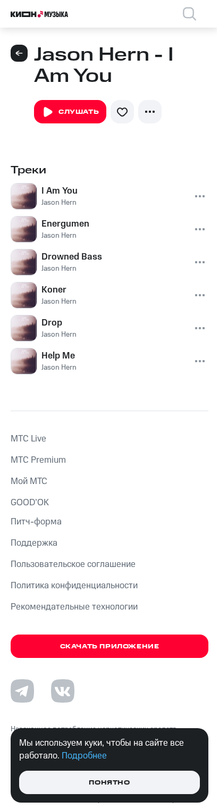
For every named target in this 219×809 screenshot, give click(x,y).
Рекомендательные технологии (74, 607)
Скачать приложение (109, 646)
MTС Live (28, 438)
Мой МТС (29, 481)
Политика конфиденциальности (74, 585)
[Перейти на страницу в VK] (62, 691)
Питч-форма (36, 521)
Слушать (78, 111)
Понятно (109, 782)
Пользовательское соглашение (73, 564)
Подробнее (84, 755)
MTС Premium (38, 460)
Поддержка (34, 543)
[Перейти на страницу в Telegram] (22, 691)
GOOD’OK (30, 502)
